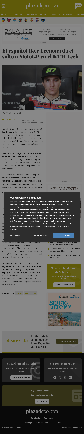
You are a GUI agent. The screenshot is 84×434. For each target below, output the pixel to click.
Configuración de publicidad (53, 224)
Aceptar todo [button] (63, 235)
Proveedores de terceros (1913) (45, 213)
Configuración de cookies (52, 227)
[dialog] (42, 217)
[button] (16, 235)
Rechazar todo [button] (40, 235)
